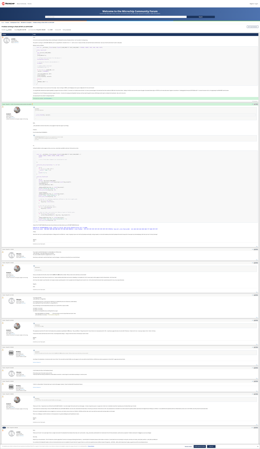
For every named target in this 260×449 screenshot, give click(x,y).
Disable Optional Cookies (199, 446)
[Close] (257, 446)
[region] (130, 446)
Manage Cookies (188, 446)
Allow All (211, 446)
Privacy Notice (91, 446)
